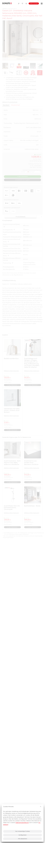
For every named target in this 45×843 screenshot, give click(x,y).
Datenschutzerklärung (22, 822)
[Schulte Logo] (7, 3)
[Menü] (41, 3)
